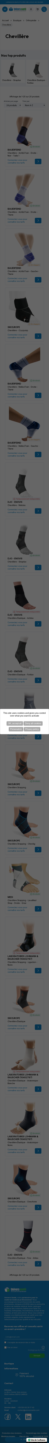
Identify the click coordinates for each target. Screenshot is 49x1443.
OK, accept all (15, 723)
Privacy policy (32, 729)
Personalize (16, 729)
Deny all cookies (33, 723)
